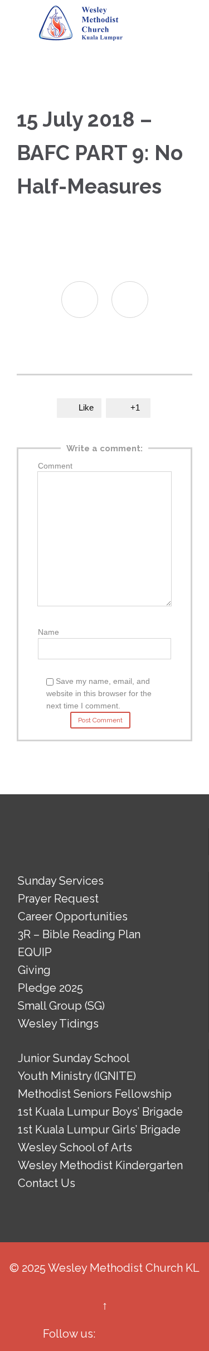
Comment (55, 465)
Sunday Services (61, 880)
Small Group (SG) (61, 1005)
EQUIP (35, 952)
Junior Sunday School (74, 1058)
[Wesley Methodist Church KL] (81, 23)
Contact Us (46, 1183)
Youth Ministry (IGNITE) (77, 1076)
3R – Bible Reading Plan (79, 934)
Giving (34, 970)
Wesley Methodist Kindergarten (100, 1165)
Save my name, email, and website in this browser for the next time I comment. (99, 693)
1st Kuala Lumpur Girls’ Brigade (99, 1129)
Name (48, 632)
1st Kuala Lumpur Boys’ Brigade (100, 1111)
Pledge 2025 (50, 988)
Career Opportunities (73, 916)
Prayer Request (58, 898)
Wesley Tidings (58, 1023)
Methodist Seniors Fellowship (95, 1094)
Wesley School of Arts (75, 1147)
